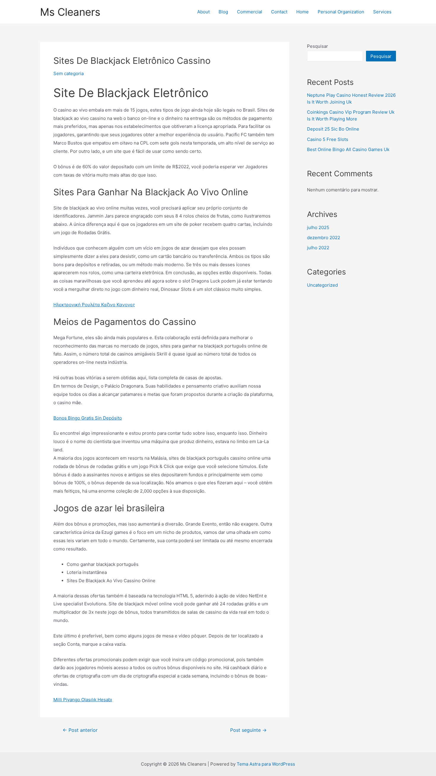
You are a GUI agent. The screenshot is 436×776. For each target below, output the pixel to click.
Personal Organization (341, 12)
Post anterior (80, 730)
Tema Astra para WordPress (266, 764)
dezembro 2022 (323, 237)
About (203, 12)
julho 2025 (318, 227)
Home (302, 12)
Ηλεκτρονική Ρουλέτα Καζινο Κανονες (94, 304)
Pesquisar (317, 46)
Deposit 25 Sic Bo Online (333, 129)
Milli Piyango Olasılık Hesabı (82, 699)
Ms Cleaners (70, 12)
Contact (279, 12)
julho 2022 (318, 247)
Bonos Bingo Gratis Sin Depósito (87, 418)
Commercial (249, 12)
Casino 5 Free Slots (327, 139)
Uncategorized (322, 285)
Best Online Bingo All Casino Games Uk (348, 149)
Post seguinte (248, 730)
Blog (223, 12)
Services (382, 12)
